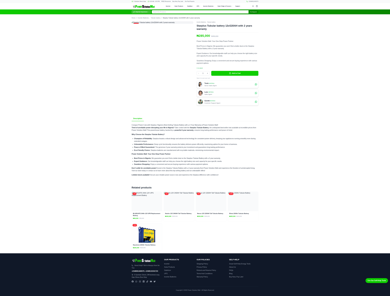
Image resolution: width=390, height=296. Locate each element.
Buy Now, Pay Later (177, 1)
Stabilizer (190, 6)
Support (237, 6)
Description (137, 118)
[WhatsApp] (136, 281)
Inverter (168, 6)
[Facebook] (133, 281)
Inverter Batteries (208, 6)
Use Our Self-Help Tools (377, 280)
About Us (232, 267)
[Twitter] (155, 281)
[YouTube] (151, 281)
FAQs (231, 270)
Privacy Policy (202, 267)
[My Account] (253, 6)
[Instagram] (140, 281)
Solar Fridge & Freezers (224, 6)
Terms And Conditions (204, 273)
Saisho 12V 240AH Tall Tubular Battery (178, 213)
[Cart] (256, 6)
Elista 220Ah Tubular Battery (239, 213)
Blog (230, 273)
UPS (198, 6)
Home (133, 18)
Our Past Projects (189, 1)
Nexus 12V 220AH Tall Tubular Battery (210, 213)
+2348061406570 (253, 1)
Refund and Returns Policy (206, 270)
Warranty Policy (202, 277)
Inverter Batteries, (201, 22)
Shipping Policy (202, 264)
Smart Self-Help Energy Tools (239, 264)
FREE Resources (166, 1)
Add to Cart (236, 73)
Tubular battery (156, 18)
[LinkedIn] (144, 281)
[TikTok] (147, 281)
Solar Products (178, 6)
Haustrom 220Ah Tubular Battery (144, 245)
